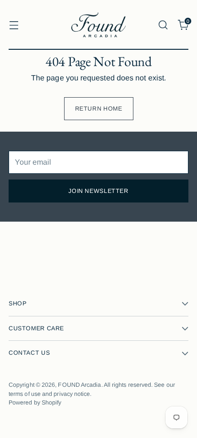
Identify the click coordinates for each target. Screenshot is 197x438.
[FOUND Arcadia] (98, 25)
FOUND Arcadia (79, 385)
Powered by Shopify (35, 402)
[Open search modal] (163, 24)
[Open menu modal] (13, 24)
